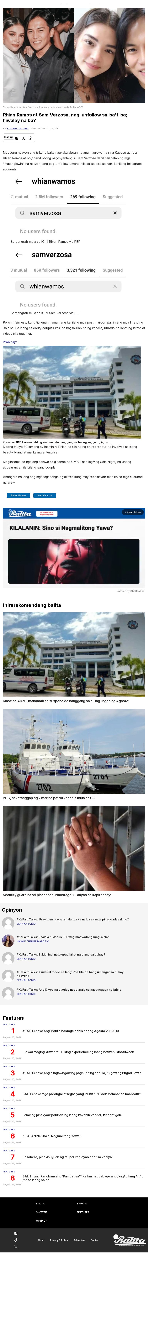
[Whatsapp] (30, 138)
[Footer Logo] (129, 1240)
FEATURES (83, 1212)
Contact (95, 1240)
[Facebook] (16, 138)
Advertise (79, 1240)
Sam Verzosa (44, 495)
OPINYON (41, 1220)
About (41, 1240)
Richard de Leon (18, 128)
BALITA (40, 1203)
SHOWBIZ (41, 1212)
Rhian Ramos (18, 495)
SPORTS (82, 1203)
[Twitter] (23, 138)
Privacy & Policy (59, 1240)
